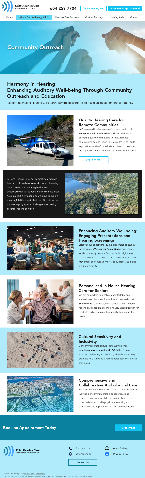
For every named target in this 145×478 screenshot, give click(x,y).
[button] (40, 140)
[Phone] (70, 448)
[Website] (70, 454)
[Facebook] (107, 454)
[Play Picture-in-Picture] (129, 211)
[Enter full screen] (134, 211)
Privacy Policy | (29, 474)
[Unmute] (74, 211)
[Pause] (69, 211)
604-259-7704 (82, 448)
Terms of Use (40, 474)
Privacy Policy (120, 454)
